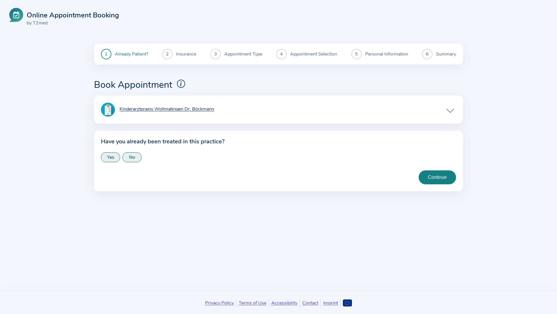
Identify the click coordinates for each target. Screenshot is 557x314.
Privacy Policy (219, 303)
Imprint (330, 303)
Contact (310, 303)
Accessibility (284, 303)
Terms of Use (252, 303)
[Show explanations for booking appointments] (181, 84)
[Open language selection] (347, 302)
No (132, 157)
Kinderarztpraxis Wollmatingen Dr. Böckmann (167, 109)
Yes (110, 157)
